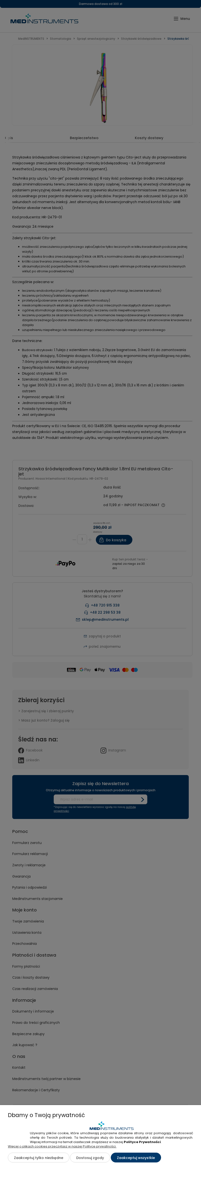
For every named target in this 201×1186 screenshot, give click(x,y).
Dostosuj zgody (90, 1157)
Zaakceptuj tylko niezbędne (38, 1157)
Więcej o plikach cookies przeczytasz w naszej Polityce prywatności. (62, 1146)
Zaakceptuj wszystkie (136, 1157)
